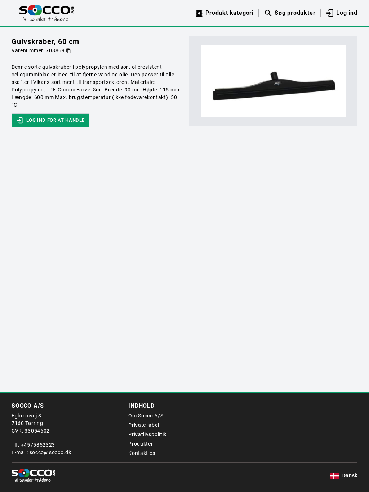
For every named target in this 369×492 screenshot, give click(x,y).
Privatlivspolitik (147, 434)
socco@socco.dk (50, 452)
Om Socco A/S (145, 416)
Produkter (140, 444)
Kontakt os (141, 453)
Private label (143, 425)
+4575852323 (38, 445)
